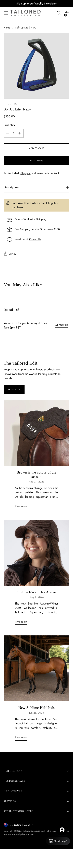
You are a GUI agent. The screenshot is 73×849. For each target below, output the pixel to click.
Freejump (11, 104)
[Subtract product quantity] (7, 133)
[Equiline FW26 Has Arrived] (36, 553)
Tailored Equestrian (32, 831)
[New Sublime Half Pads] (36, 668)
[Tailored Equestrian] (25, 13)
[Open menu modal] (6, 13)
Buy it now (36, 160)
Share (12, 253)
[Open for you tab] (62, 830)
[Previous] (8, 3)
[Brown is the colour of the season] (36, 433)
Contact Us (35, 239)
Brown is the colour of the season (36, 474)
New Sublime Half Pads (36, 708)
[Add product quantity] (19, 133)
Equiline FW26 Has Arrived (36, 592)
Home (7, 27)
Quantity (9, 125)
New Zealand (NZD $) (19, 824)
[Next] (64, 3)
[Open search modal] (58, 13)
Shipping (26, 173)
